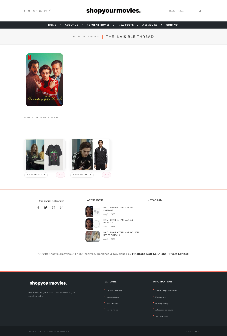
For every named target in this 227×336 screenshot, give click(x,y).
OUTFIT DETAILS (34, 175)
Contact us (160, 297)
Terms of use (161, 316)
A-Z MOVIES (149, 25)
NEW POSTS (126, 25)
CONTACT (172, 25)
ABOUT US (71, 25)
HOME (52, 25)
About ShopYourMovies (166, 291)
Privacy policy (162, 303)
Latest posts (113, 297)
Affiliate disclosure (164, 310)
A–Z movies (112, 303)
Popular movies (114, 291)
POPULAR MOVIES (98, 25)
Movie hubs (112, 310)
